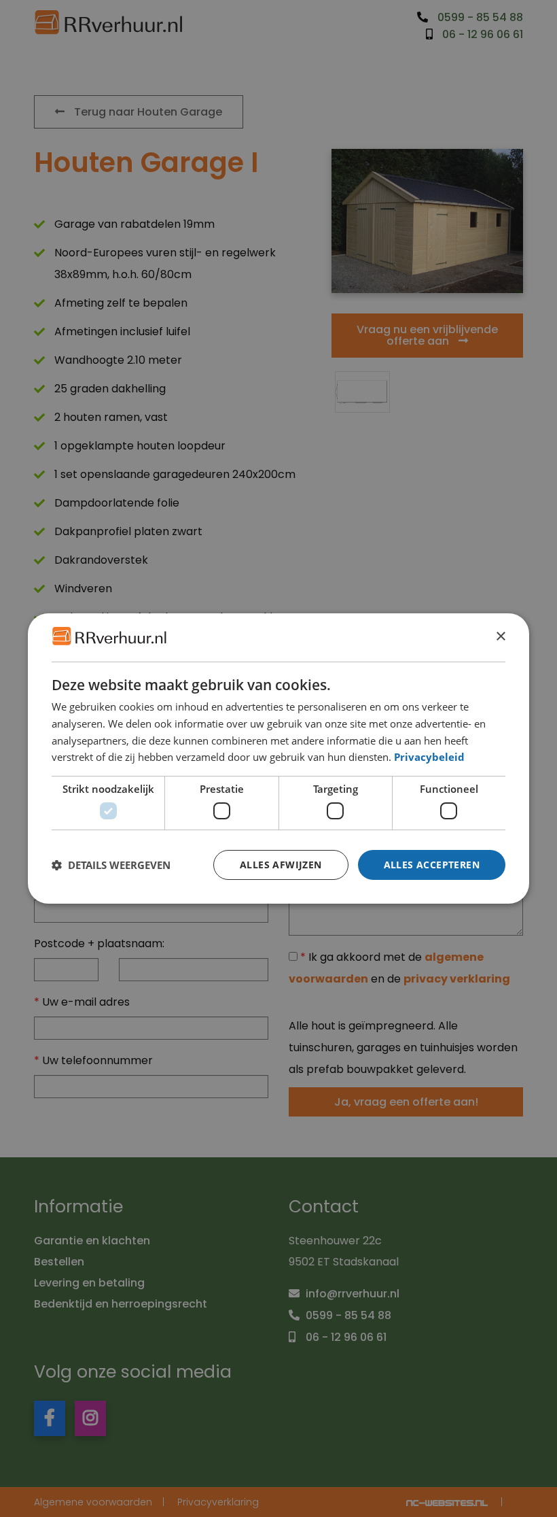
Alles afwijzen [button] (281, 864)
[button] (111, 864)
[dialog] (278, 758)
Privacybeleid (429, 757)
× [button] (500, 637)
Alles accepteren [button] (432, 864)
